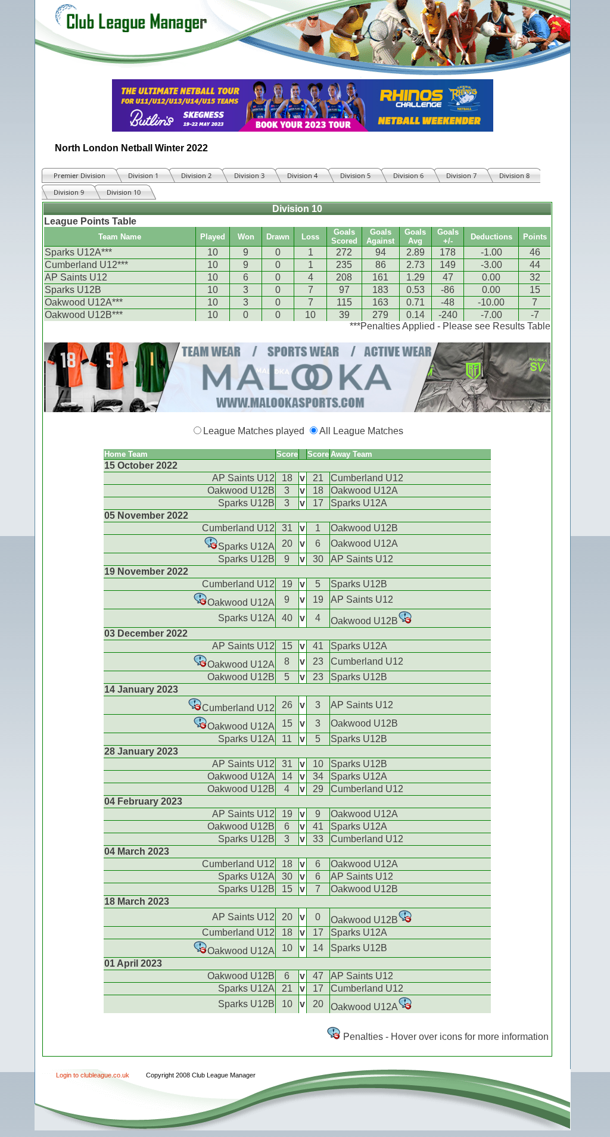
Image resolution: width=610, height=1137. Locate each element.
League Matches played (253, 431)
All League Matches (361, 431)
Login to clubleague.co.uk (92, 1075)
